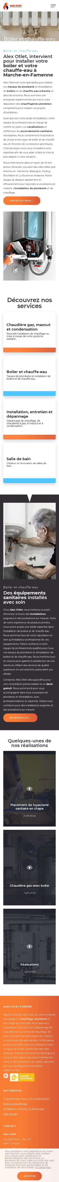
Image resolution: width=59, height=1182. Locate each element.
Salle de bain (10, 1113)
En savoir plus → (20, 718)
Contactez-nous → (22, 201)
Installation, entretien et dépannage (23, 1108)
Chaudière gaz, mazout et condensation (26, 1098)
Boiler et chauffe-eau (15, 1103)
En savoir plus (43, 1167)
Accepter (30, 1176)
